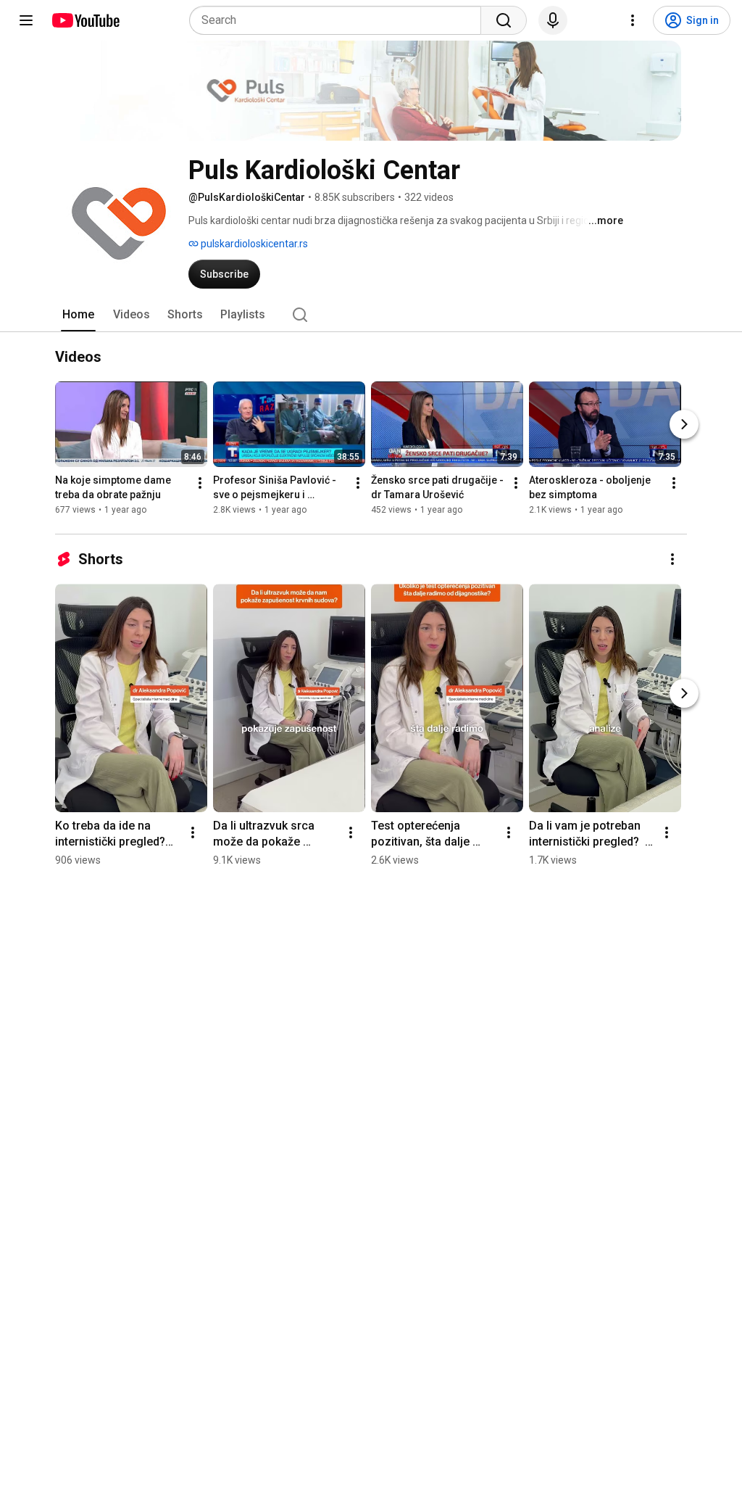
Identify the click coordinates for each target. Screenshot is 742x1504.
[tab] (78, 314)
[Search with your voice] (552, 20)
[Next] (684, 424)
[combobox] (339, 20)
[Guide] (26, 20)
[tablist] (371, 314)
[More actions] (200, 482)
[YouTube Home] (85, 20)
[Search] (503, 20)
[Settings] (632, 20)
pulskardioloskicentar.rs (253, 243)
